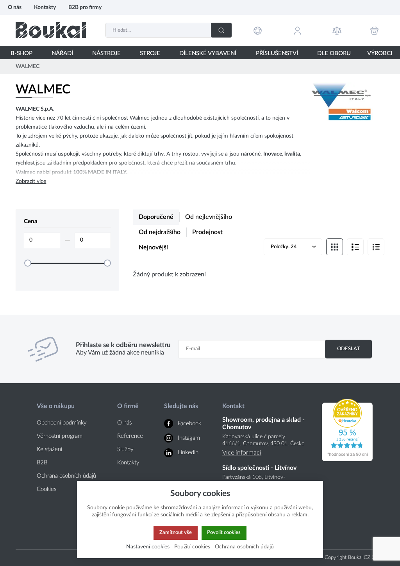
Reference (130, 436)
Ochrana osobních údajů (66, 476)
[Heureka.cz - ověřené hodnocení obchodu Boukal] (347, 459)
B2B (42, 463)
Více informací (241, 453)
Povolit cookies (224, 532)
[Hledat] (221, 30)
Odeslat (348, 348)
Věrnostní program (59, 436)
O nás (14, 7)
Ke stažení (49, 449)
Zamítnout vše (175, 532)
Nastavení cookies (148, 547)
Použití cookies (192, 547)
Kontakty (45, 7)
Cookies (46, 489)
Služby (125, 449)
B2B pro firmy (85, 7)
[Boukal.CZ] (51, 30)
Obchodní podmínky (62, 423)
